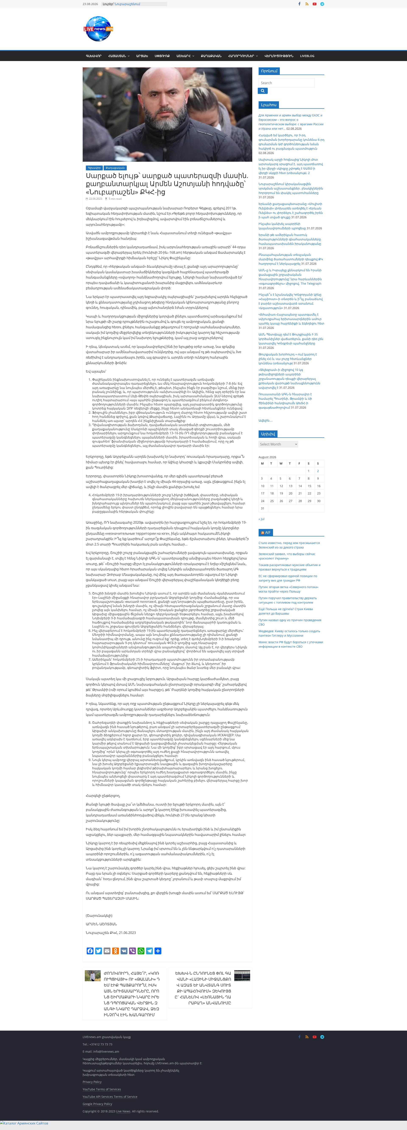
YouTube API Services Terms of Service (110, 1097)
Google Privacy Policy (97, 1104)
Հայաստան (117, 56)
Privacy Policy (92, 1082)
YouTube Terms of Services (102, 1089)
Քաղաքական (211, 56)
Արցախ (142, 56)
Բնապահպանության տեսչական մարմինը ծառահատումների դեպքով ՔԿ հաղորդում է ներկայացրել (291, 259)
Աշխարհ (184, 56)
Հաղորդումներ (241, 56)
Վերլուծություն (279, 56)
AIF (267, 532)
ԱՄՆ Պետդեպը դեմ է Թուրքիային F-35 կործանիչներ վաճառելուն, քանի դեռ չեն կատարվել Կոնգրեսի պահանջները (291, 338)
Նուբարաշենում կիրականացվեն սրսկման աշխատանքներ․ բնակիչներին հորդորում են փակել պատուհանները (291, 188)
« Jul (262, 519)
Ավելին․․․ (266, 420)
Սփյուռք (162, 56)
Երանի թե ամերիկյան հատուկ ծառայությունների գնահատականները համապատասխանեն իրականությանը (290, 239)
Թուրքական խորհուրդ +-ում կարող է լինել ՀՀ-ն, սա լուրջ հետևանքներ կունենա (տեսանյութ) (288, 358)
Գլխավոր (94, 56)
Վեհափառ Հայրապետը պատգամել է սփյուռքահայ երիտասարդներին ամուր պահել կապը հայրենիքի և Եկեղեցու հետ (291, 318)
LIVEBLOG (307, 56)
